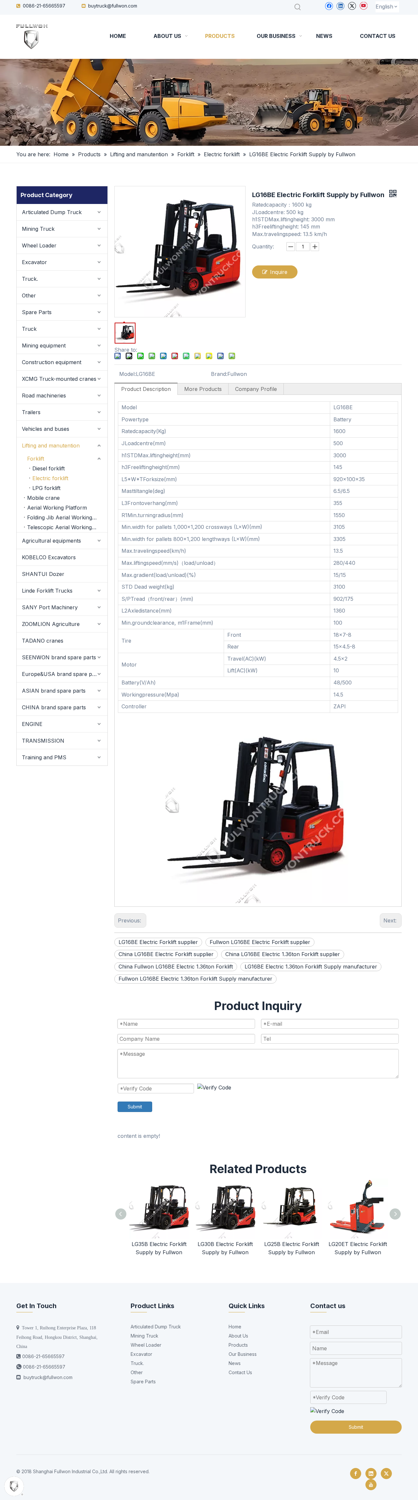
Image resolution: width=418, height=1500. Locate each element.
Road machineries (44, 395)
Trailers (31, 412)
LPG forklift (46, 488)
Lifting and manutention (51, 445)
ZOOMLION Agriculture (51, 624)
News (235, 1363)
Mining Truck (38, 229)
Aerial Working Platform (57, 507)
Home (235, 1326)
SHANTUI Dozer (43, 574)
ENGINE (32, 724)
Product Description (146, 389)
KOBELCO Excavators (49, 557)
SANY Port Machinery (50, 607)
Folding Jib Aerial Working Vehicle (67, 517)
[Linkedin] (340, 6)
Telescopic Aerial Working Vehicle (67, 527)
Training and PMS (44, 757)
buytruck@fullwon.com (112, 5)
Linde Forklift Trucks (47, 590)
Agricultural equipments (51, 540)
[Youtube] (363, 6)
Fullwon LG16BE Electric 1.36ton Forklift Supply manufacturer (195, 978)
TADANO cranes (42, 640)
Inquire (278, 272)
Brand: (219, 374)
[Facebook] (329, 6)
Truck (29, 329)
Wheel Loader (39, 245)
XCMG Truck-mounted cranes (59, 379)
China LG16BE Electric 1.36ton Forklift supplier (282, 954)
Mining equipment (44, 345)
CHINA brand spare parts (54, 707)
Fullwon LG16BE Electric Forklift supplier (260, 942)
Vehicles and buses (45, 429)
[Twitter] (352, 6)
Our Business (243, 1354)
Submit (135, 1106)
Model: (127, 374)
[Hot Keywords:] (298, 7)
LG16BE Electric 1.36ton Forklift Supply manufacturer (311, 966)
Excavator (34, 262)
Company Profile (256, 389)
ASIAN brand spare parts (54, 690)
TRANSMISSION (43, 740)
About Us (238, 1336)
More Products (203, 389)
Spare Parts (37, 312)
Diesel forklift (48, 468)
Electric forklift (50, 478)
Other (29, 295)
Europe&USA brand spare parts (62, 674)
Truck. (30, 279)
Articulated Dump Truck (52, 212)
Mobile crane (43, 498)
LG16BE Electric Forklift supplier (158, 942)
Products (238, 1345)
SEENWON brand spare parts (59, 657)
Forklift (35, 458)
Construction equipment (51, 362)
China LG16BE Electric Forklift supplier (166, 954)
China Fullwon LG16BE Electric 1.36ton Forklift (176, 966)
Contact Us (240, 1372)
